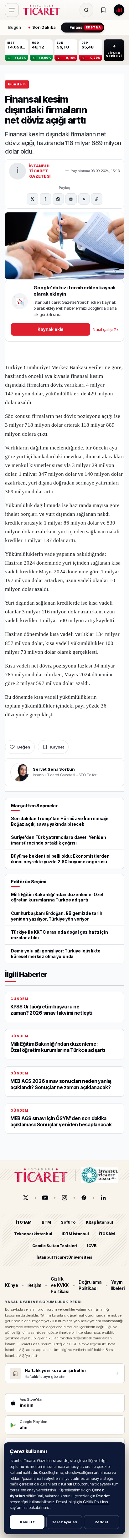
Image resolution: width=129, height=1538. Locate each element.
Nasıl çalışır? (105, 329)
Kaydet (57, 746)
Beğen (23, 746)
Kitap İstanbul (99, 1222)
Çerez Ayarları (64, 1522)
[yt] (45, 1198)
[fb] (84, 1198)
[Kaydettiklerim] (103, 10)
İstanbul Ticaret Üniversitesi (64, 1257)
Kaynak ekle (50, 329)
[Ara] (86, 10)
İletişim (34, 1284)
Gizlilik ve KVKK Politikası (60, 1285)
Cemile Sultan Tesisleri (54, 1245)
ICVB (91, 1245)
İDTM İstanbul (75, 1233)
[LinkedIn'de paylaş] (71, 199)
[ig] (64, 1198)
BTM (46, 1222)
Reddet (101, 1522)
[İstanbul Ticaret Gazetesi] (43, 10)
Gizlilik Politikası (96, 1502)
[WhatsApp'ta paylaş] (58, 199)
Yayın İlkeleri (118, 1285)
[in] (103, 1198)
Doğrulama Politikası (90, 1285)
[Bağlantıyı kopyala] (96, 199)
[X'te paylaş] (32, 199)
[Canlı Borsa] (119, 10)
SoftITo (68, 1222)
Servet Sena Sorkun (54, 769)
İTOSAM (107, 1233)
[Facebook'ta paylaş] (45, 199)
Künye (11, 1284)
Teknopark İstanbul (33, 1233)
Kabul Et (27, 1522)
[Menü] (12, 10)
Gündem (17, 84)
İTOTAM (24, 1222)
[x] (26, 1198)
